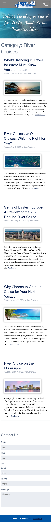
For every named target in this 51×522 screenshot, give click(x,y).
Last (3, 463)
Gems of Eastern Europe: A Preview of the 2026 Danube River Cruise (24, 212)
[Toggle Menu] (4, 4)
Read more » (40, 114)
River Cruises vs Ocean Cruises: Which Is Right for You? (24, 138)
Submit (41, 513)
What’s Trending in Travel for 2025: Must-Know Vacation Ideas (23, 64)
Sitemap (37, 518)
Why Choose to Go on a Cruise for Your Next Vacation (22, 291)
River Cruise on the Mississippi (19, 365)
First (3, 453)
